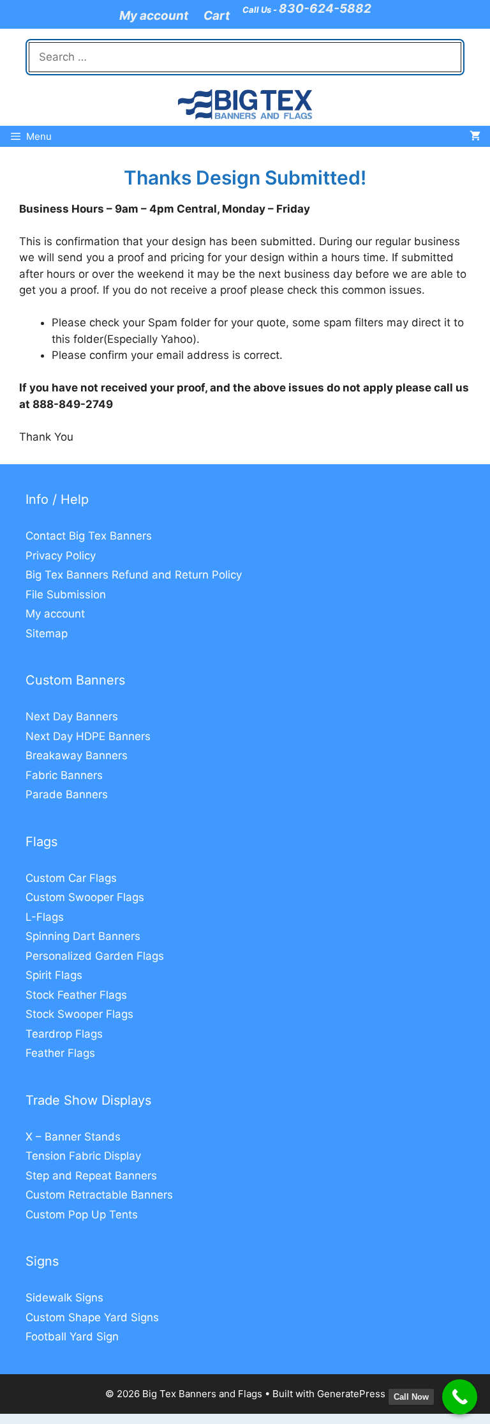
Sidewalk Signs (64, 1297)
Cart (217, 15)
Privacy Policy (61, 555)
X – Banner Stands (73, 1136)
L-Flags (45, 917)
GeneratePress (351, 1394)
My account (153, 15)
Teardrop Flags (64, 1033)
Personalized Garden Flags (95, 956)
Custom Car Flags (71, 878)
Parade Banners (67, 794)
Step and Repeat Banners (91, 1175)
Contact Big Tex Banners (89, 535)
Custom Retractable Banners (99, 1194)
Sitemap (47, 633)
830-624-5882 (325, 8)
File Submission (66, 594)
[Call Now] (459, 1396)
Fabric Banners (64, 775)
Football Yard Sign (72, 1336)
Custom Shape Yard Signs (92, 1317)
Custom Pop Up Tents (82, 1214)
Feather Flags (60, 1053)
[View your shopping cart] (475, 136)
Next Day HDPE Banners (88, 736)
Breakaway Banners (77, 755)
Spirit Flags (54, 975)
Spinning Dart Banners (83, 936)
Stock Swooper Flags (79, 1014)
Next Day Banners (72, 716)
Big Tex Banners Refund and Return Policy (134, 574)
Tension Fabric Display (83, 1155)
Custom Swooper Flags (85, 897)
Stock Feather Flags (76, 994)
